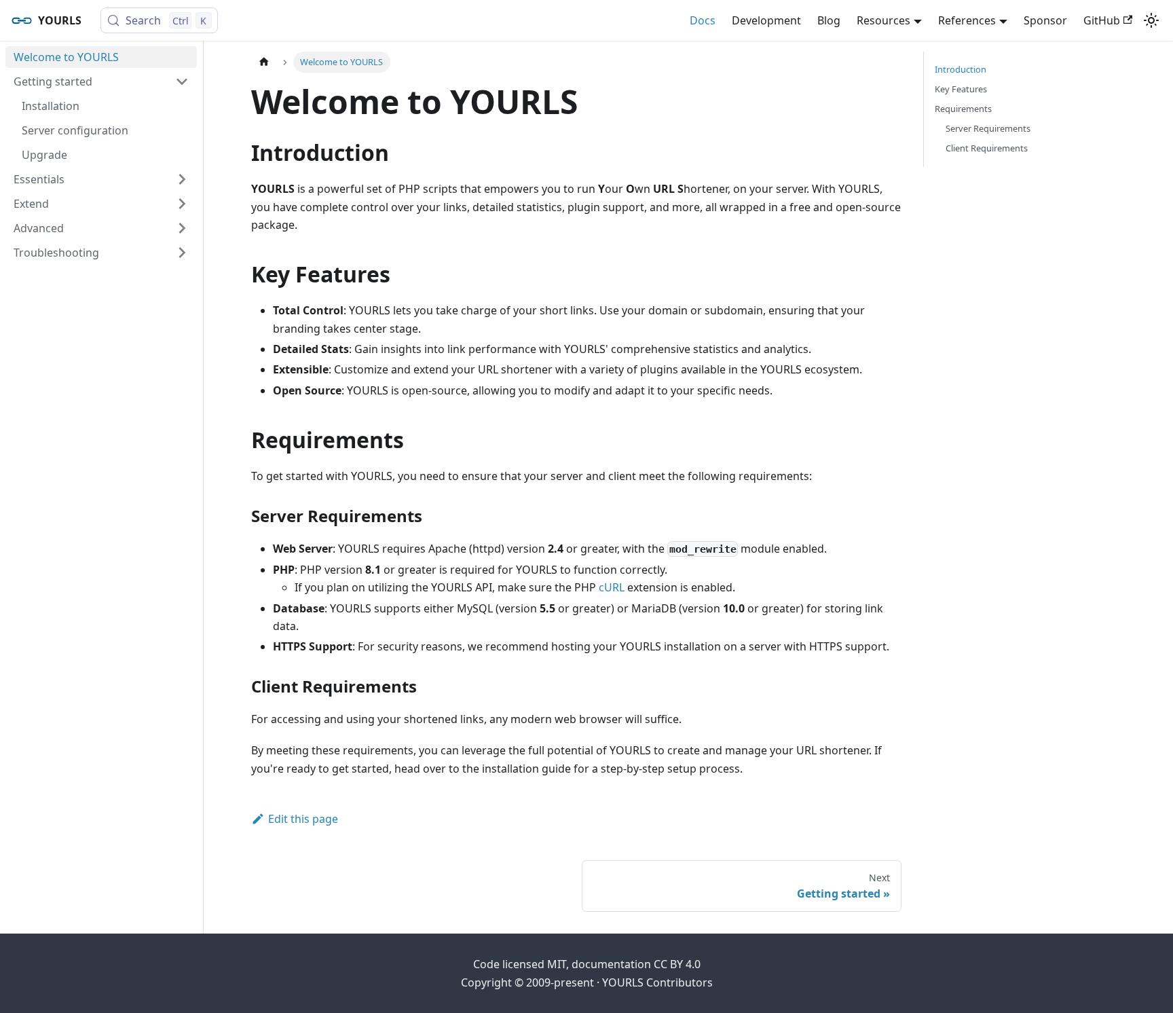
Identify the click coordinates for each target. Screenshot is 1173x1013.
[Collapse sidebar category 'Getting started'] (182, 81)
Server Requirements (988, 128)
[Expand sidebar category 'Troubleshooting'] (182, 252)
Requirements (963, 109)
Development (766, 20)
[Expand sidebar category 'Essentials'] (182, 179)
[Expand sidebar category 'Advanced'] (182, 228)
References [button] (967, 20)
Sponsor (1045, 20)
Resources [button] (883, 20)
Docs (702, 20)
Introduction (960, 69)
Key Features (961, 89)
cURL (612, 587)
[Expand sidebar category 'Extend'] (182, 204)
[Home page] (264, 62)
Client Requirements (987, 148)
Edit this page (303, 818)
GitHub (1101, 20)
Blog (828, 20)
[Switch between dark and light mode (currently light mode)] (1151, 20)
